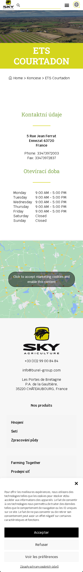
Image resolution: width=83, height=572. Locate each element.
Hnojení (17, 422)
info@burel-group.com (41, 370)
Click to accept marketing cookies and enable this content (41, 279)
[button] (76, 483)
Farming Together (25, 463)
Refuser (41, 545)
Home (18, 78)
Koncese (34, 78)
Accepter (41, 532)
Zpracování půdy (24, 440)
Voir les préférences (41, 557)
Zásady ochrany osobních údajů (39, 566)
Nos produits (41, 405)
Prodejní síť (20, 472)
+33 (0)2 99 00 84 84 (41, 361)
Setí (14, 431)
